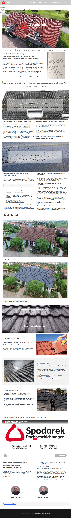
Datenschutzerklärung (41, 513)
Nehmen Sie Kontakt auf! (10, 503)
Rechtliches (36, 513)
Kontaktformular (47, 513)
